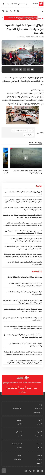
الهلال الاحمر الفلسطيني (19, 130)
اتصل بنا (29, 388)
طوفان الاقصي (28, 134)
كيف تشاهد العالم (22, 4)
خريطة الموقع (22, 392)
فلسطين (34, 89)
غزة (30, 130)
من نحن (22, 388)
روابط (35, 388)
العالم (41, 89)
